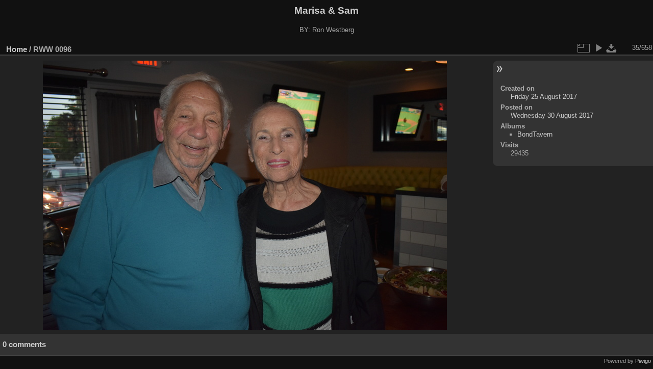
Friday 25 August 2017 (544, 96)
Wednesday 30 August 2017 (552, 115)
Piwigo (643, 361)
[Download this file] (611, 48)
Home (16, 49)
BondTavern (534, 134)
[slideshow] (598, 48)
